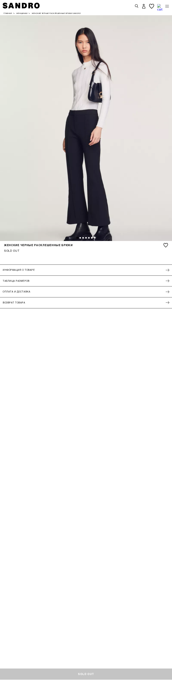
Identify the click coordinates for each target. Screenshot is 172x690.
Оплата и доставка (16, 291)
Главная (8, 13)
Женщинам (21, 13)
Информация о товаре (19, 270)
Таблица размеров (16, 280)
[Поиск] (136, 6)
